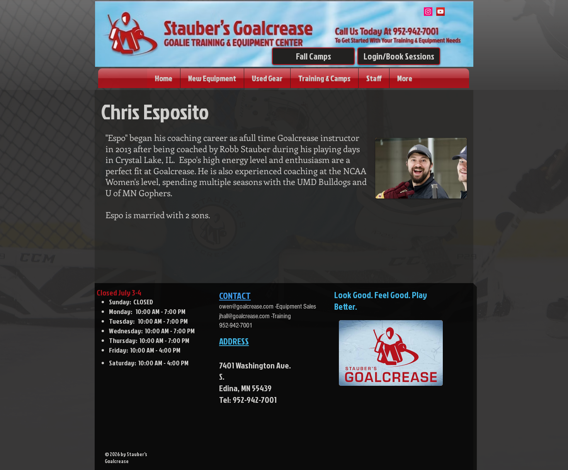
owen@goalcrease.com (246, 306)
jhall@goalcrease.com (244, 316)
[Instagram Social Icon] (428, 11)
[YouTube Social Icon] (440, 11)
